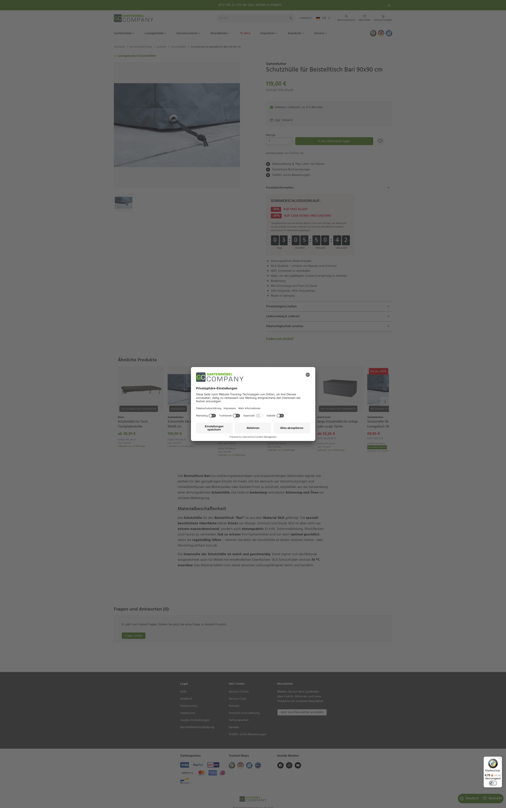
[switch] (493, 783)
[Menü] (499, 759)
